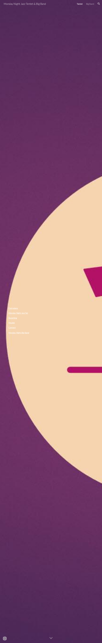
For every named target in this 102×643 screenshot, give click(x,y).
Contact (12, 327)
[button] (99, 4)
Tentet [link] (80, 4)
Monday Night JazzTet (18, 313)
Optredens (13, 308)
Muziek (11, 323)
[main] (50, 332)
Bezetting (12, 318)
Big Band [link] (90, 4)
